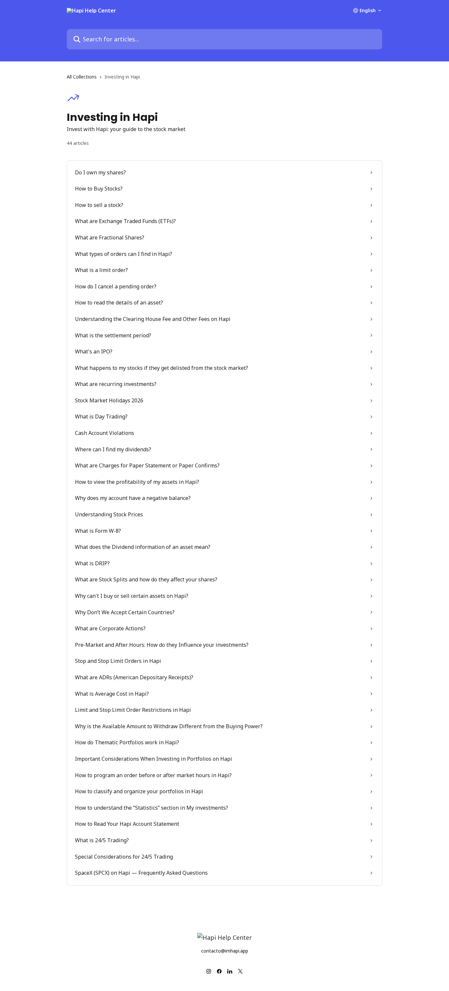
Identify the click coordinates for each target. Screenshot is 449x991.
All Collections (82, 77)
